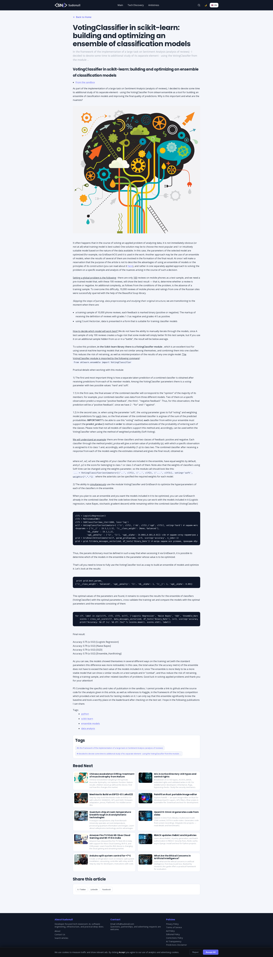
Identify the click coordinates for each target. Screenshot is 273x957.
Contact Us (60, 934)
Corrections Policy (174, 938)
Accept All (211, 952)
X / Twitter (81, 889)
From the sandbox (85, 82)
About (57, 931)
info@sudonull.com (125, 924)
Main (120, 5)
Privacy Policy (172, 924)
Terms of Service (174, 927)
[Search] (199, 5)
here (130, 266)
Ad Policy (170, 931)
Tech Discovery (136, 5)
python (85, 713)
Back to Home (83, 17)
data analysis (88, 728)
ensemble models (90, 723)
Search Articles (61, 938)
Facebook (106, 889)
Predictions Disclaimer (176, 944)
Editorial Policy (173, 934)
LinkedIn (94, 889)
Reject (195, 952)
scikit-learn (87, 718)
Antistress (153, 5)
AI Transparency (173, 941)
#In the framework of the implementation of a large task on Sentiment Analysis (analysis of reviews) (120, 748)
